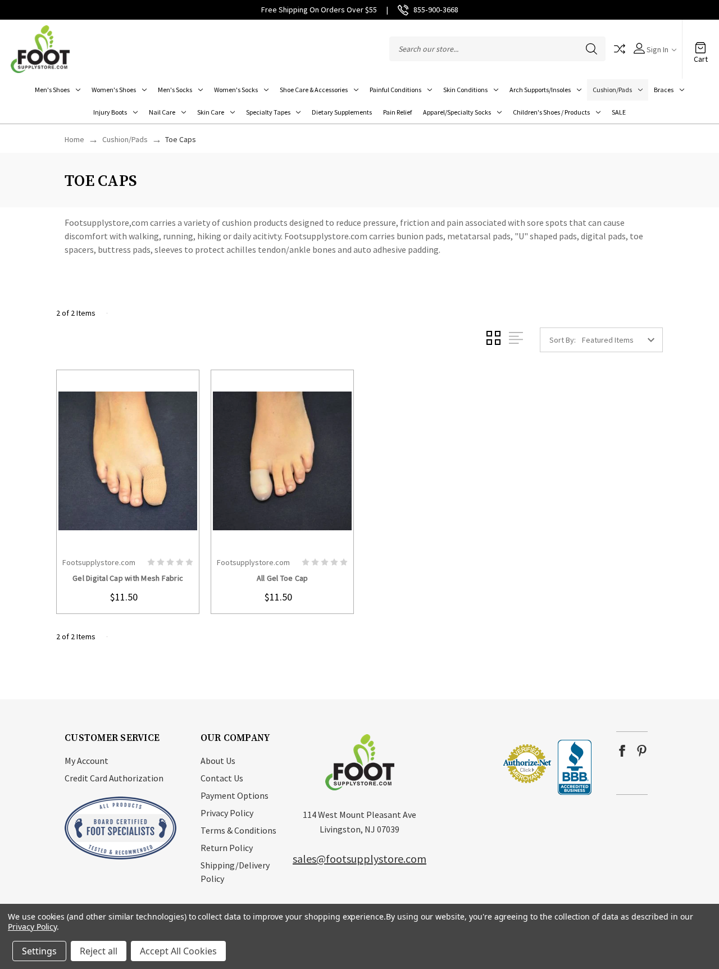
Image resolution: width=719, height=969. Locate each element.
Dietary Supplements (342, 112)
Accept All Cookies (178, 951)
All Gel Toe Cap (282, 578)
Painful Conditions (395, 89)
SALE (619, 112)
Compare (619, 48)
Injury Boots (110, 112)
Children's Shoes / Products (551, 112)
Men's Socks (175, 89)
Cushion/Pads (612, 89)
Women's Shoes (114, 89)
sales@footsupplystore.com (359, 859)
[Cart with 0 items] (700, 43)
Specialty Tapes (268, 112)
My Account (86, 760)
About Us (218, 760)
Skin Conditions (465, 89)
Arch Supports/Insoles (540, 89)
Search (591, 48)
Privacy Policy (227, 812)
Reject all (98, 951)
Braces (664, 89)
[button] (468, 763)
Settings (39, 951)
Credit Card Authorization (114, 778)
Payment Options (235, 795)
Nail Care (162, 112)
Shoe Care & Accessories (314, 89)
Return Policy (227, 847)
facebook (622, 751)
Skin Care (210, 112)
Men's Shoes (52, 89)
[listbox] (621, 340)
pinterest (642, 751)
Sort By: (562, 340)
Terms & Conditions (238, 830)
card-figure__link (127, 460)
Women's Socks (236, 89)
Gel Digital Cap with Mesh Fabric (127, 578)
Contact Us (222, 778)
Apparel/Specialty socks (457, 112)
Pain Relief (397, 112)
